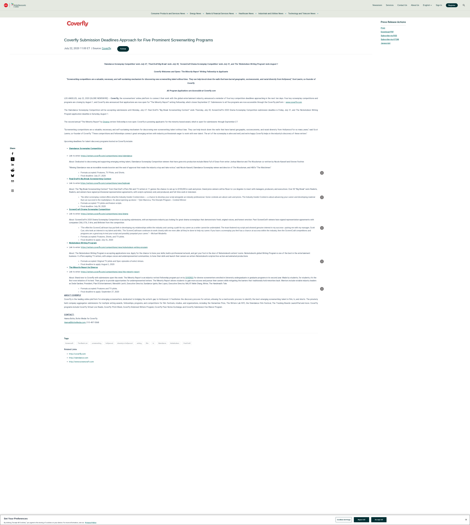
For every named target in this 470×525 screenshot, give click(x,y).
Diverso (106, 122)
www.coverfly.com (294, 102)
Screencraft (69, 343)
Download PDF (387, 32)
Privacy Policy (90, 522)
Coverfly (106, 48)
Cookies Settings (343, 519)
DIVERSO (189, 278)
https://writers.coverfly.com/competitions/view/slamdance (106, 156)
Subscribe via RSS (389, 36)
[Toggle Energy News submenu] (203, 13)
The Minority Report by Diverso (83, 267)
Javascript (385, 43)
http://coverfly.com (77, 354)
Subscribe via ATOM (390, 39)
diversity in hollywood (125, 343)
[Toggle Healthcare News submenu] (256, 13)
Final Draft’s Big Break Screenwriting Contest (90, 179)
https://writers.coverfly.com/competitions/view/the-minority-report (110, 272)
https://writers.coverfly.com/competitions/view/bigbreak (105, 183)
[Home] (15, 5)
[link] (377, 5)
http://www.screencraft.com (81, 362)
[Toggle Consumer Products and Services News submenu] (187, 13)
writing (139, 343)
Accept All (379, 519)
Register (451, 5)
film (147, 343)
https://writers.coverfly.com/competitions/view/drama (104, 214)
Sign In (439, 5)
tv (153, 343)
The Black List (83, 343)
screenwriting (96, 343)
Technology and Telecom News (301, 13)
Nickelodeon (174, 343)
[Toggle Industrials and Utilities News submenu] (285, 13)
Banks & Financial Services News (220, 13)
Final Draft (187, 343)
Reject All (361, 519)
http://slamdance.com (78, 358)
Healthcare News (246, 13)
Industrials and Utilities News (270, 13)
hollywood (109, 343)
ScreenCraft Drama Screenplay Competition (89, 209)
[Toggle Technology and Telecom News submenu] (318, 13)
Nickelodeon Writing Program (82, 243)
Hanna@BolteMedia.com (75, 322)
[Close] (466, 519)
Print (383, 28)
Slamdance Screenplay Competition (85, 148)
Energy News (195, 13)
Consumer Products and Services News (168, 13)
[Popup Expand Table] (322, 173)
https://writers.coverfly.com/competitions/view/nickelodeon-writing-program (114, 247)
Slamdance (162, 343)
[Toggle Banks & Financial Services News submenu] (236, 13)
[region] (235, 520)
